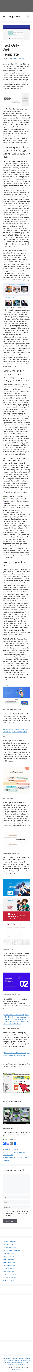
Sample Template (20, 1360)
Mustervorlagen (20, 1364)
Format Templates (9, 1262)
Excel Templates (8, 1256)
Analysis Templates (9, 1247)
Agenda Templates (9, 1241)
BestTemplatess (11, 16)
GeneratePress (16, 1369)
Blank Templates (8, 1253)
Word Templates (8, 1280)
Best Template (15, 1362)
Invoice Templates (9, 1265)
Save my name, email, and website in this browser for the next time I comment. (17, 1213)
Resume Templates (9, 1274)
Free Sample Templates (10, 1358)
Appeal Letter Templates (11, 1250)
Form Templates (8, 1259)
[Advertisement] (16, 1318)
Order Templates (9, 1271)
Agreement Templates (10, 1244)
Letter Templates (9, 1268)
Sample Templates (11, 1149)
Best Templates (8, 1360)
